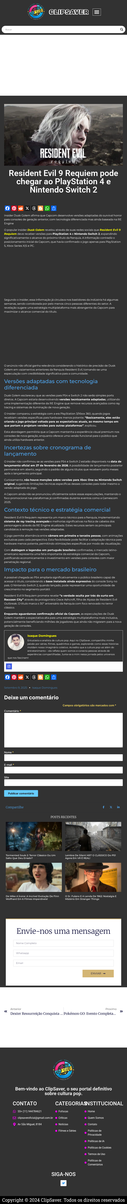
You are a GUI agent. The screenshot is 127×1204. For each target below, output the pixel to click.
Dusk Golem (35, 229)
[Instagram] (9, 666)
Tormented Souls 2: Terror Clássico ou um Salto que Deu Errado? (31, 857)
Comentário (12, 711)
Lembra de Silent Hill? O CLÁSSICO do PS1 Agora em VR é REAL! (90, 857)
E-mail (9, 764)
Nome (9, 752)
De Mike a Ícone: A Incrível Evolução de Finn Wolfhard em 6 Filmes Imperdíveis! (32, 898)
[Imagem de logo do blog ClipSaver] (36, 12)
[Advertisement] (63, 59)
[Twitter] (63, 1183)
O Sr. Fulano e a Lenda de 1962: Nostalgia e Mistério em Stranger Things (90, 898)
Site (6, 777)
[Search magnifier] (121, 29)
